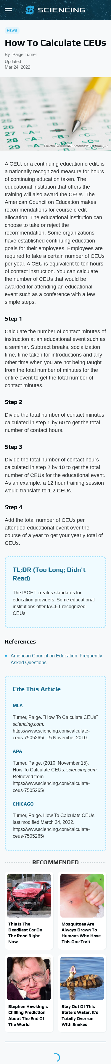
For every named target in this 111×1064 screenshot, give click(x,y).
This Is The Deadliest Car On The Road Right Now (25, 932)
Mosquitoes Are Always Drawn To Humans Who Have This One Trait (81, 932)
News (12, 30)
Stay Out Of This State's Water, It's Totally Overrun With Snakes (80, 1015)
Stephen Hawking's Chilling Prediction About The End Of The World (28, 1015)
